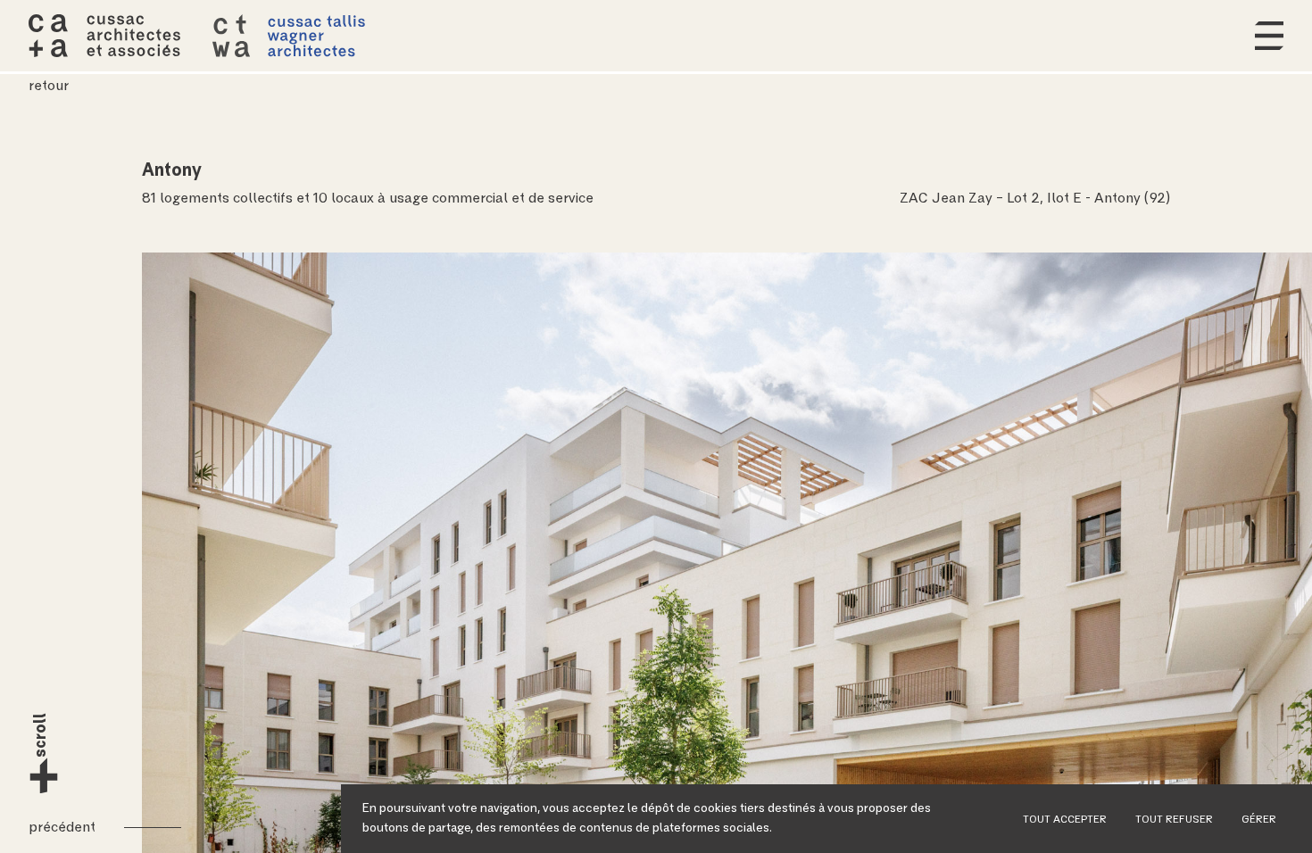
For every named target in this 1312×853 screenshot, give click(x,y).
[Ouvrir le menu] (1269, 35)
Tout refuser (1174, 820)
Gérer (1258, 820)
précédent (62, 827)
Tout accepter (1065, 820)
